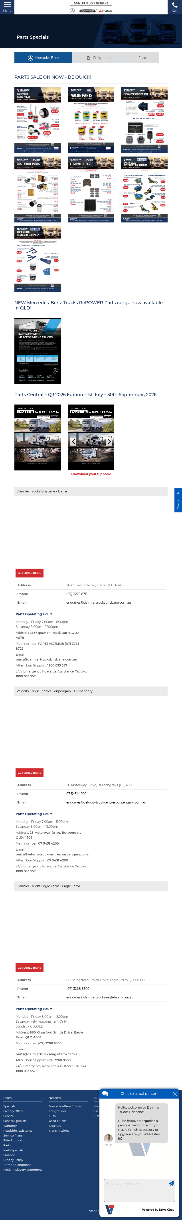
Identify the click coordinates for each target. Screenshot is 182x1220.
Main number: (47, 680)
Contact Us (178, 500)
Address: (47, 669)
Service (8, 1150)
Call (175, 10)
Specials (9, 1140)
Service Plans (12, 1169)
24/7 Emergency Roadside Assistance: (51, 708)
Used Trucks (57, 1155)
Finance (9, 1189)
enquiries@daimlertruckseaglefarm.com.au (100, 1032)
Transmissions (59, 1164)
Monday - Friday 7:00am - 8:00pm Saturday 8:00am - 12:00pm (42, 658)
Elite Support (12, 1174)
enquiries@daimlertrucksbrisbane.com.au (98, 637)
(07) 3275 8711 (76, 628)
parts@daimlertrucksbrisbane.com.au (46, 694)
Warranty (10, 1160)
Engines (55, 1160)
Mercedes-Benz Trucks (65, 1140)
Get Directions (29, 607)
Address (24, 619)
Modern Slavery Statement (22, 1204)
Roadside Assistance (18, 1164)
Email (21, 637)
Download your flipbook (91, 508)
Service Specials (14, 1155)
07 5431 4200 (76, 828)
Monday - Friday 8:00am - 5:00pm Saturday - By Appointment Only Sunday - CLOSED (42, 1056)
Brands (55, 1132)
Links (7, 1132)
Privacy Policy (13, 1194)
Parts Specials (13, 1184)
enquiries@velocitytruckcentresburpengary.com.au (106, 837)
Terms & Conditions (17, 1199)
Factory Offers (13, 1145)
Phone (22, 628)
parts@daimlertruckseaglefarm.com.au (48, 1088)
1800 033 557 (57, 700)
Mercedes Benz (47, 58)
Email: (46, 691)
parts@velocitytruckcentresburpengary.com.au (54, 889)
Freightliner (102, 58)
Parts (7, 1179)
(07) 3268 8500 (77, 1023)
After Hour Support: (41, 700)
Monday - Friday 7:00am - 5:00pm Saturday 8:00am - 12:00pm (42, 858)
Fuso (142, 58)
